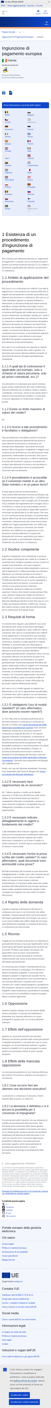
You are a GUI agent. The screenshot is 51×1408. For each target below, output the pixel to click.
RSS (3, 6)
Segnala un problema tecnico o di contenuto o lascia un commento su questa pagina (25, 1192)
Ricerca (45, 13)
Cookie (5, 1344)
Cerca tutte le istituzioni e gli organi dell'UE (21, 1356)
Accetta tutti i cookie (19, 1395)
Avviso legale (8, 1244)
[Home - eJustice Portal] (18, 12)
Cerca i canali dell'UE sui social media (19, 1319)
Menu (47, 24)
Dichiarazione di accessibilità (15, 1252)
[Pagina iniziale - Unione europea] (10, 1275)
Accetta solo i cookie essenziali (24, 1402)
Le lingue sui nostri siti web (14, 1332)
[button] (5, 1204)
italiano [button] (38, 14)
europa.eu (17, 1281)
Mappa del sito (8, 1260)
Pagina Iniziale (8, 32)
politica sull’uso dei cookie (25, 1381)
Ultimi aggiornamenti (16, 6)
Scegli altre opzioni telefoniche (15, 1299)
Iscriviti (31, 6)
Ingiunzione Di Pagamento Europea (17, 37)
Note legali (7, 1340)
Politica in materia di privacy (14, 1248)
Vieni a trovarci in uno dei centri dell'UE (19, 1307)
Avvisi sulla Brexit (10, 1256)
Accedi (39, 6)
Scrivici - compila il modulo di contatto (18, 1303)
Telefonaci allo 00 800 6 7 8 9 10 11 (17, 1295)
